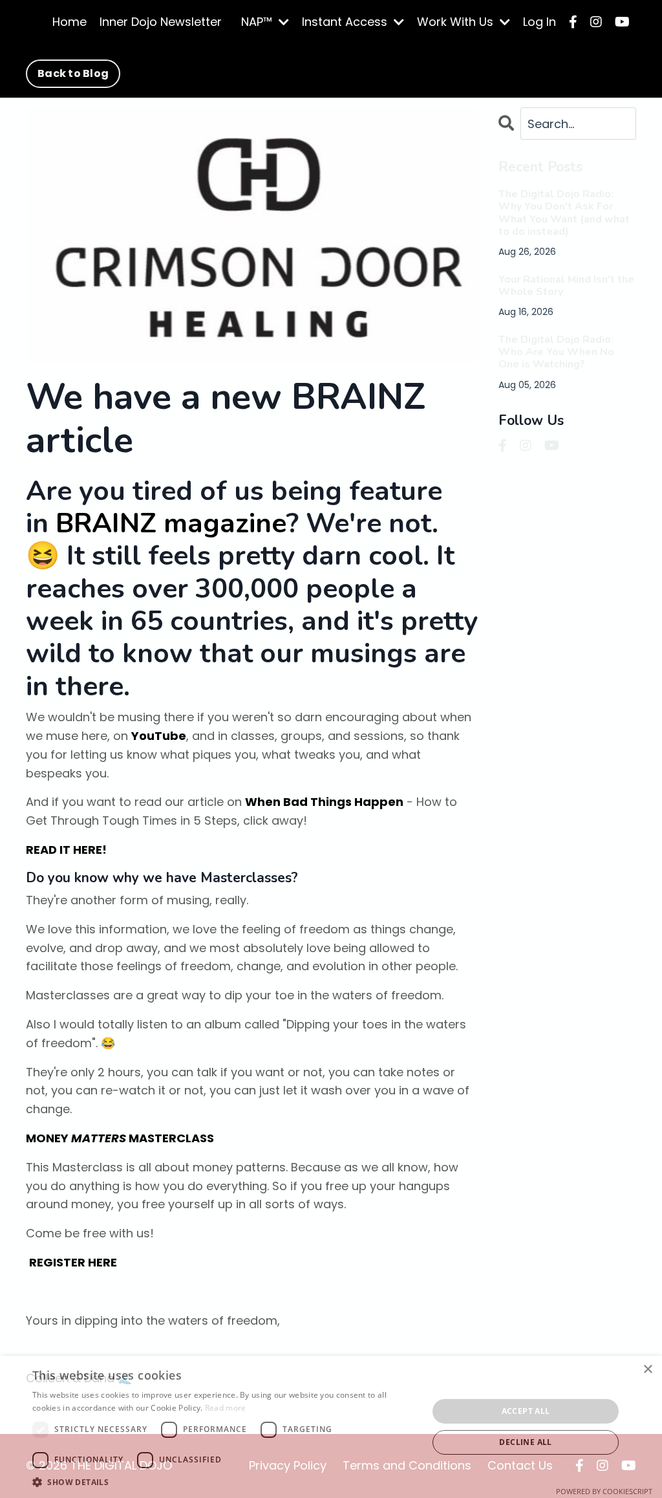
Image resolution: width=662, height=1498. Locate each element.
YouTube (158, 736)
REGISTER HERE (73, 1262)
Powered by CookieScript (604, 1491)
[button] (224, 1481)
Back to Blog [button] (73, 73)
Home (69, 22)
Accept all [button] (526, 1411)
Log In (539, 22)
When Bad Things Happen (324, 802)
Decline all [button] (525, 1442)
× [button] (647, 1369)
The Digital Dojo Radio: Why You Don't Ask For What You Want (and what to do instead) (564, 213)
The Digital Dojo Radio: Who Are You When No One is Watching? (556, 352)
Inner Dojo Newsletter (161, 22)
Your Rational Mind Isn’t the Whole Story (566, 286)
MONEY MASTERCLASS (120, 1138)
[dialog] (331, 1427)
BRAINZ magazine (171, 523)
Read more (225, 1407)
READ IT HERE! (66, 849)
